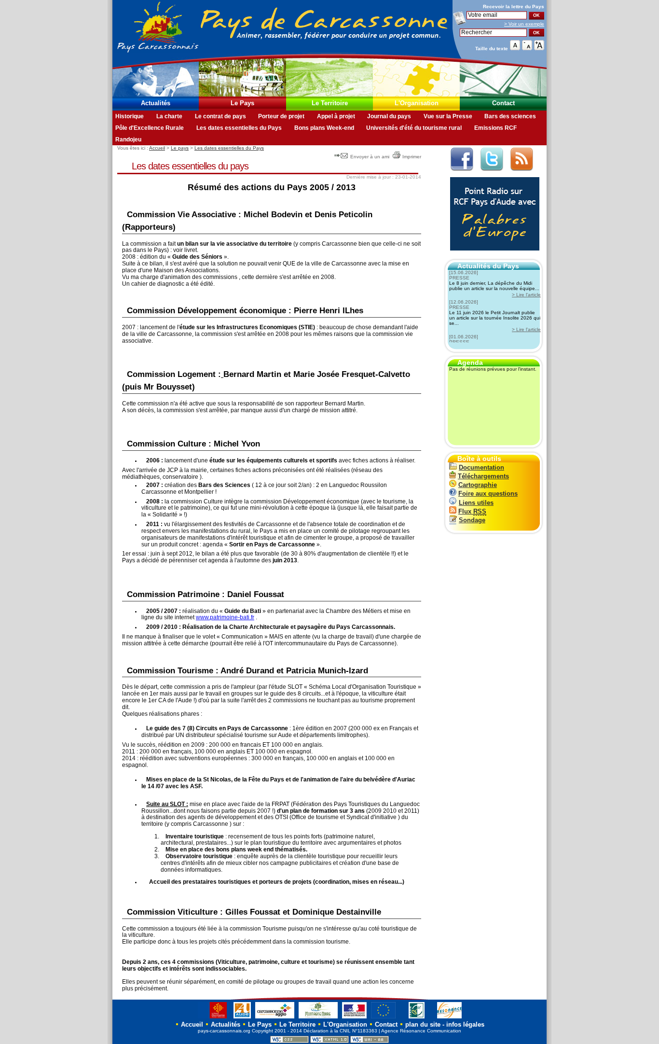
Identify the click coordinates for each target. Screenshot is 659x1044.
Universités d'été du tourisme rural (414, 128)
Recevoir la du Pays (513, 6)
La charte (169, 116)
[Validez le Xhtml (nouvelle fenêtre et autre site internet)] (329, 1041)
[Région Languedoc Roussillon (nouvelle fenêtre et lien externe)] (213, 1018)
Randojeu (128, 139)
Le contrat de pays (220, 116)
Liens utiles (476, 502)
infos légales (465, 1024)
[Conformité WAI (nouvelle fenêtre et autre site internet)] (369, 1041)
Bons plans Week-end (324, 128)
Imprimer (411, 156)
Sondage (472, 520)
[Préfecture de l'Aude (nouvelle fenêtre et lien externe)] (354, 1018)
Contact (503, 103)
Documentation (481, 467)
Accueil (157, 148)
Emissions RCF (495, 128)
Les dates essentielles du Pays (239, 128)
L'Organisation (417, 103)
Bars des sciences (510, 116)
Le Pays (242, 103)
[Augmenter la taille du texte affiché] (539, 48)
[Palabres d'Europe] (492, 255)
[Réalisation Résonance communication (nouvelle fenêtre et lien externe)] (449, 1018)
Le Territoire (330, 103)
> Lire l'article (526, 294)
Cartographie (477, 484)
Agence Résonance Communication (421, 1030)
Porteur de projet (281, 116)
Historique (129, 116)
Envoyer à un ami (370, 156)
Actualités (155, 103)
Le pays (180, 148)
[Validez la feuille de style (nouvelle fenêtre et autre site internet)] (289, 1041)
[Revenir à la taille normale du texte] (515, 48)
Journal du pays (389, 116)
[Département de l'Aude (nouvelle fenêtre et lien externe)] (242, 1018)
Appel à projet (336, 116)
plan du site (422, 1024)
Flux (472, 511)
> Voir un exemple (524, 24)
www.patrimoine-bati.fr (225, 617)
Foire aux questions (488, 493)
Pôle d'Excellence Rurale (149, 128)
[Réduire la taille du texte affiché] (527, 48)
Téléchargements (483, 476)
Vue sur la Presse (448, 116)
